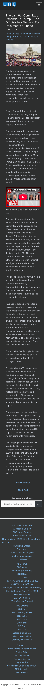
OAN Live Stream (22, 598)
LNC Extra (22, 616)
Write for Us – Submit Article (22, 648)
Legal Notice (22, 662)
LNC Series (22, 622)
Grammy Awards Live (22, 639)
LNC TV (22, 629)
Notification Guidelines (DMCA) (22, 665)
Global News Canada (22, 556)
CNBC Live (22, 574)
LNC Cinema (22, 605)
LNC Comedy (22, 609)
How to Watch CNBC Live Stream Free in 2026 (21, 541)
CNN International (22, 535)
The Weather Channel (22, 601)
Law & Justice (12, 33)
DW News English (22, 546)
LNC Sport (22, 626)
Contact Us (22, 645)
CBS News (22, 567)
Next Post (23, 490)
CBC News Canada (22, 532)
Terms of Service (22, 659)
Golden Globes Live (22, 633)
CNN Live (22, 577)
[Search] (38, 504)
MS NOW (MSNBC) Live (22, 584)
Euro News (22, 549)
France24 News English (22, 552)
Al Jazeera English (22, 528)
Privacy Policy (22, 655)
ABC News (22, 564)
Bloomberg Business (22, 570)
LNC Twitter (22, 672)
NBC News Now (22, 594)
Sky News (22, 559)
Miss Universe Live (22, 636)
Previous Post (23, 482)
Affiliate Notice (22, 669)
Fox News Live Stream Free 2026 (22, 581)
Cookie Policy (22, 652)
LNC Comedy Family (22, 612)
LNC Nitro (22, 619)
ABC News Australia (22, 525)
